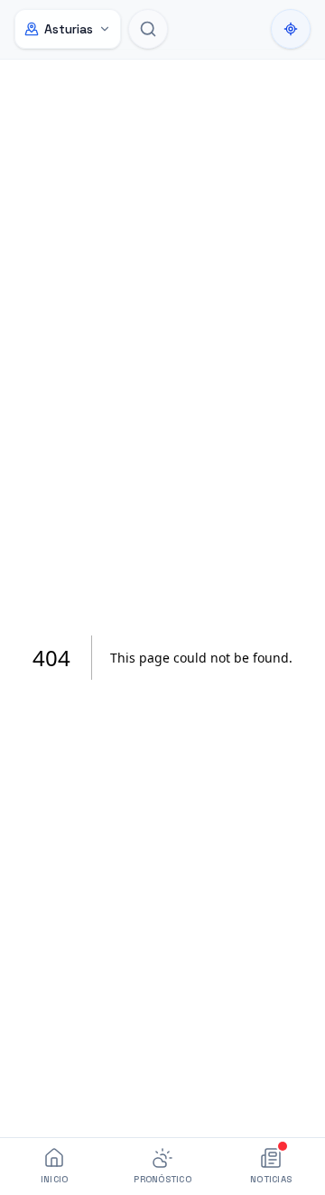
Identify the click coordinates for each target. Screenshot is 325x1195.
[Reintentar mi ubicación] (291, 29)
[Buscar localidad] (148, 29)
